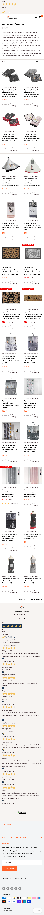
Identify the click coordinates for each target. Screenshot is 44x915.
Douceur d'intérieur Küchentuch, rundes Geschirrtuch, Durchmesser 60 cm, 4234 (32, 182)
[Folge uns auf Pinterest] (15, 888)
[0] (40, 17)
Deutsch (5, 878)
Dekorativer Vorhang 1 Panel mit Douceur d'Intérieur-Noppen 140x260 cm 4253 (9, 493)
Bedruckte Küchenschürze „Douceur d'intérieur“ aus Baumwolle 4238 (32, 581)
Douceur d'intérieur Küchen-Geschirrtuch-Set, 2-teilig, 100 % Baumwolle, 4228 (32, 226)
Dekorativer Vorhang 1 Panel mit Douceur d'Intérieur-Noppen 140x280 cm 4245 (31, 360)
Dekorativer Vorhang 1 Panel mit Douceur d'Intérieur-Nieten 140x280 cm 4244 (10, 404)
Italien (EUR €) (18, 878)
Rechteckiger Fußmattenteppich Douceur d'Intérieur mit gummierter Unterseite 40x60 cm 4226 (11, 271)
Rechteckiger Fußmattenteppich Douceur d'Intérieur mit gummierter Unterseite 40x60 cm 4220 (11, 315)
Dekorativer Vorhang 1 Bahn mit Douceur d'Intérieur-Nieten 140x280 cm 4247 (10, 360)
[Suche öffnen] (31, 17)
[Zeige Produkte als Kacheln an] (37, 62)
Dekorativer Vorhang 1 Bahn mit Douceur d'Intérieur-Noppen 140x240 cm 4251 (9, 537)
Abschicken (9, 868)
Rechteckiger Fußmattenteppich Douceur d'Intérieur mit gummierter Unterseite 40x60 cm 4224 (33, 271)
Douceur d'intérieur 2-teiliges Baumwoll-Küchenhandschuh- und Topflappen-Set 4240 (32, 137)
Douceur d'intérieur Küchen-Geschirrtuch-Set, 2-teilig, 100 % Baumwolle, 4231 (10, 226)
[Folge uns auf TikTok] (19, 888)
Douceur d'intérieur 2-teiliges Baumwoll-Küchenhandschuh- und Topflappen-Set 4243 (10, 93)
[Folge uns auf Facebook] (3, 888)
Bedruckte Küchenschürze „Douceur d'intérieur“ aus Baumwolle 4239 (10, 581)
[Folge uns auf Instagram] (11, 888)
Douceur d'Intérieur (9, 87)
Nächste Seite (35, 599)
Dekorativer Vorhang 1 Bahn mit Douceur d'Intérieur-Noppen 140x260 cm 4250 (31, 404)
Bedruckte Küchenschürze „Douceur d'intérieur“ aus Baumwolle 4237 (32, 536)
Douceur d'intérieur (9, 176)
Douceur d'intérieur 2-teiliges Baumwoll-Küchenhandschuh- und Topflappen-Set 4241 (10, 137)
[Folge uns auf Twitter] (7, 888)
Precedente (5, 645)
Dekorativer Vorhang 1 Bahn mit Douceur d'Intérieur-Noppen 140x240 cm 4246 (31, 449)
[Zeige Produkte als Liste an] (41, 62)
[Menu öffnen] (3, 17)
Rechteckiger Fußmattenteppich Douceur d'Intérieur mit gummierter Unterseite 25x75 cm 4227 (33, 315)
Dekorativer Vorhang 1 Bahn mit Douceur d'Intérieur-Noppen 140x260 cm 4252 (31, 493)
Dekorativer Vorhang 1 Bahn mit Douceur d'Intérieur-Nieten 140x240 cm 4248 (10, 449)
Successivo (13, 645)
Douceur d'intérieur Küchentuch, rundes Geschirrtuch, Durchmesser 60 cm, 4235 (10, 182)
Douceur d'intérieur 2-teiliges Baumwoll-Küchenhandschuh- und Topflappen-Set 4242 (32, 93)
